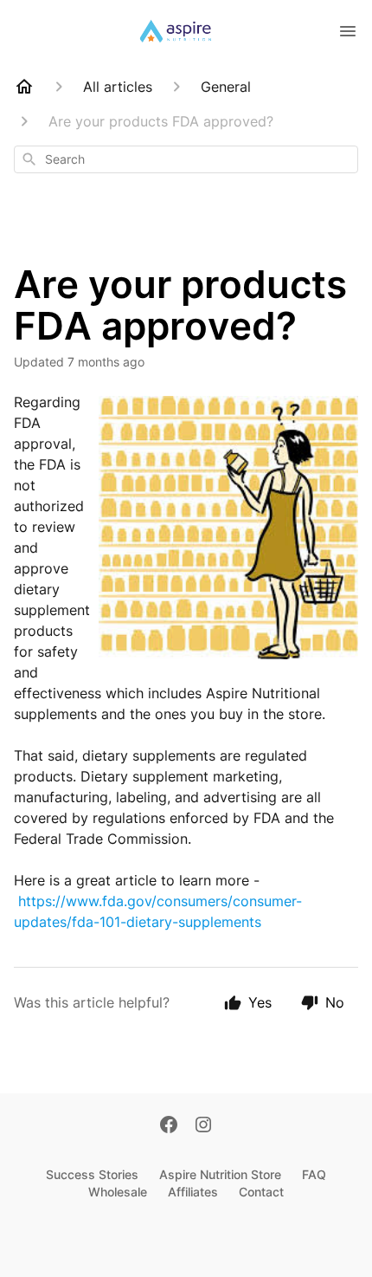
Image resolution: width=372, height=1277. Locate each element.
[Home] (24, 86)
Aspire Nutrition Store (220, 1174)
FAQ (314, 1174)
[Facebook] (168, 1126)
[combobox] (186, 159)
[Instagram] (203, 1126)
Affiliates (193, 1191)
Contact (261, 1191)
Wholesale (117, 1191)
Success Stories (92, 1174)
